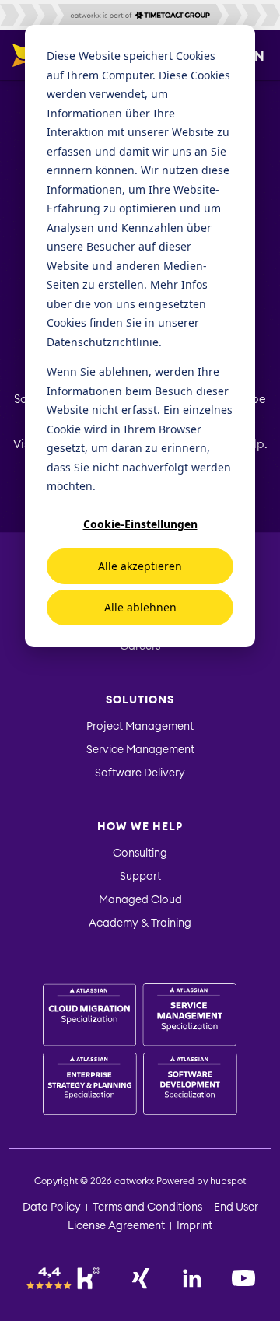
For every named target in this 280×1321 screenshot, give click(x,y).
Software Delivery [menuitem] (140, 773)
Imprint (194, 1226)
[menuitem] (140, 1051)
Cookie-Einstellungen (140, 524)
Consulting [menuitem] (140, 853)
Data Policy (52, 1207)
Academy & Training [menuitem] (140, 923)
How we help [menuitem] (140, 827)
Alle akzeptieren (140, 566)
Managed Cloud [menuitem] (140, 900)
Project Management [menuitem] (140, 726)
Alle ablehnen (140, 607)
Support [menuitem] (140, 876)
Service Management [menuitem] (140, 750)
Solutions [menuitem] (140, 700)
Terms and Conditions (147, 1207)
